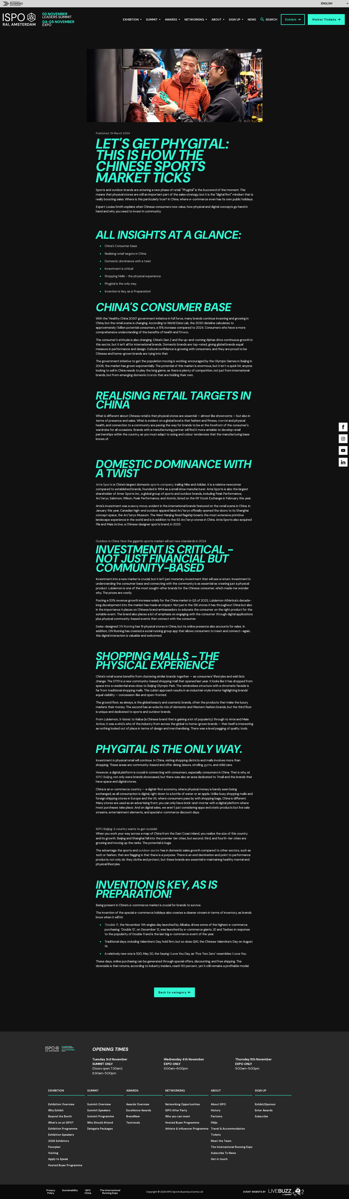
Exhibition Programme (62, 1128)
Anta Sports (104, 484)
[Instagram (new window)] (343, 438)
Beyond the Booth (60, 1116)
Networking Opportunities (182, 1104)
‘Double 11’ (112, 925)
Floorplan (54, 1147)
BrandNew (133, 1116)
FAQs (214, 1122)
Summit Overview (99, 1104)
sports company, (162, 484)
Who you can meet (177, 1116)
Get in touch (219, 1159)
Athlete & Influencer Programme (186, 1128)
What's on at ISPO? (60, 1122)
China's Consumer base (121, 246)
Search (271, 19)
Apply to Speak (58, 1159)
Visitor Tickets (324, 19)
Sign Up (234, 19)
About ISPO (218, 1104)
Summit (152, 19)
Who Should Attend (100, 1122)
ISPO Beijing (104, 777)
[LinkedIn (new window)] (343, 462)
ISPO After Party (176, 1110)
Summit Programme (100, 1116)
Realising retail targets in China (125, 254)
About (216, 19)
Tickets (216, 1134)
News (252, 19)
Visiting (53, 1153)
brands (152, 375)
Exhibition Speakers (61, 1134)
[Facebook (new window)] (343, 427)
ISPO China (87, 1192)
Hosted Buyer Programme (65, 1165)
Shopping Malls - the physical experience (133, 276)
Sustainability (70, 1190)
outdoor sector (149, 850)
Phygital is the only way (120, 284)
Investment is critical (119, 269)
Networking (194, 19)
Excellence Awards (138, 1110)
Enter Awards (264, 1110)
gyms (208, 765)
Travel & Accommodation (228, 1128)
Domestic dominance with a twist (128, 261)
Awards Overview (137, 1104)
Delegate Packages (100, 1128)
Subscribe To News (223, 1153)
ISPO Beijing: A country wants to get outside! (126, 829)
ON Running (126, 626)
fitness (183, 332)
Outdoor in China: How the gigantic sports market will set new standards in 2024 (151, 541)
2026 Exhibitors (58, 1141)
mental (223, 421)
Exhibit (291, 19)
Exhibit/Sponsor (265, 1104)
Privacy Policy (50, 1192)
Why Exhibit (56, 1110)
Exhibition (131, 19)
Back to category (172, 992)
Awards (171, 19)
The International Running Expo (231, 1147)
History (215, 1110)
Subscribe (261, 1116)
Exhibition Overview (61, 1104)
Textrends (133, 1122)
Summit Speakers (98, 1110)
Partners (216, 1116)
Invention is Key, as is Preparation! (128, 291)
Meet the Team (221, 1141)
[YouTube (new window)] (343, 450)
